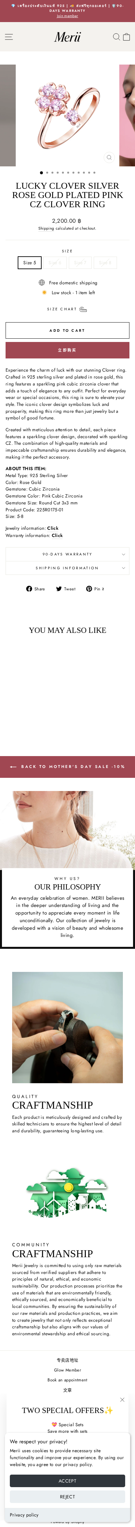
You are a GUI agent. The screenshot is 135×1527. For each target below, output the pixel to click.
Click (57, 535)
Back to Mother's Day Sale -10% (72, 767)
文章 (67, 1390)
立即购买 (67, 350)
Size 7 (80, 262)
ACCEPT (67, 1481)
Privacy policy (24, 1515)
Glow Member (67, 1370)
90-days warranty (68, 554)
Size (67, 251)
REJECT (67, 1496)
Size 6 (54, 262)
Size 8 (105, 262)
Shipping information (67, 568)
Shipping (46, 228)
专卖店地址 (68, 1360)
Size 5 (29, 262)
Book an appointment (67, 1380)
